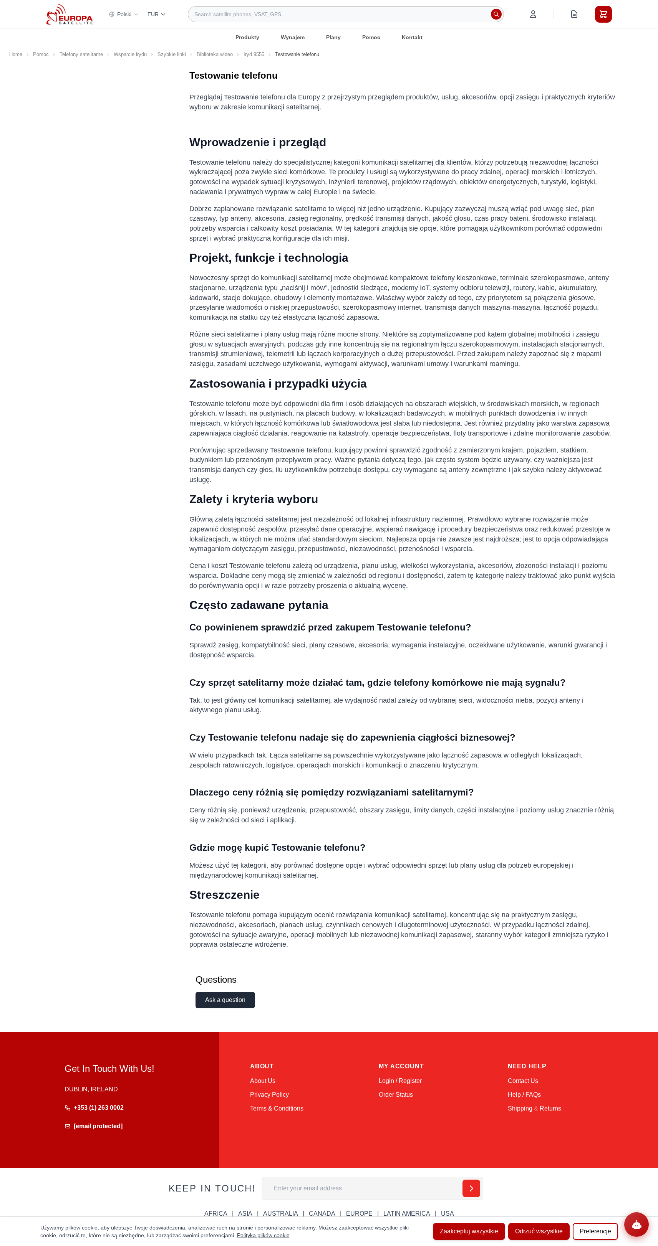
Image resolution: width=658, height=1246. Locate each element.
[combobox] (346, 14)
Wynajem (293, 37)
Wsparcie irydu (130, 54)
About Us (262, 1081)
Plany (333, 37)
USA (447, 1213)
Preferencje (595, 1231)
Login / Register (400, 1081)
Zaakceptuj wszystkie (469, 1231)
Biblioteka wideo (215, 54)
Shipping (520, 1108)
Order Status (396, 1094)
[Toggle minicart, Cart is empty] (603, 14)
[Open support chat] (636, 1224)
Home (15, 54)
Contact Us (523, 1081)
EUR (153, 14)
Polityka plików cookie (263, 1235)
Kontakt (412, 37)
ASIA (245, 1213)
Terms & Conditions (276, 1108)
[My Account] (533, 14)
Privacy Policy (269, 1094)
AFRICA (215, 1213)
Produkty (247, 37)
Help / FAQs (524, 1094)
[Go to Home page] (69, 14)
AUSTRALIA (280, 1213)
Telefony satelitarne (81, 54)
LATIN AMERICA (406, 1213)
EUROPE (359, 1213)
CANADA (322, 1213)
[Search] (496, 14)
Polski (124, 14)
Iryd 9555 (254, 54)
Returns (550, 1108)
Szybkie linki (171, 54)
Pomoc (371, 37)
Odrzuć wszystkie (539, 1231)
